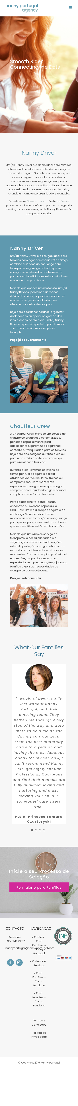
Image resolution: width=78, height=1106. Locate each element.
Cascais (32, 201)
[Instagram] (19, 962)
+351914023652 (15, 941)
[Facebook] (10, 962)
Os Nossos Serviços (39, 963)
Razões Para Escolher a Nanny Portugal (39, 945)
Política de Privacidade (39, 1035)
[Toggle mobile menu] (71, 8)
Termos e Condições (39, 1022)
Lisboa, (43, 201)
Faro (63, 201)
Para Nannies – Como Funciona (39, 999)
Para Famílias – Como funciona (39, 979)
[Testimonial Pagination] (32, 830)
